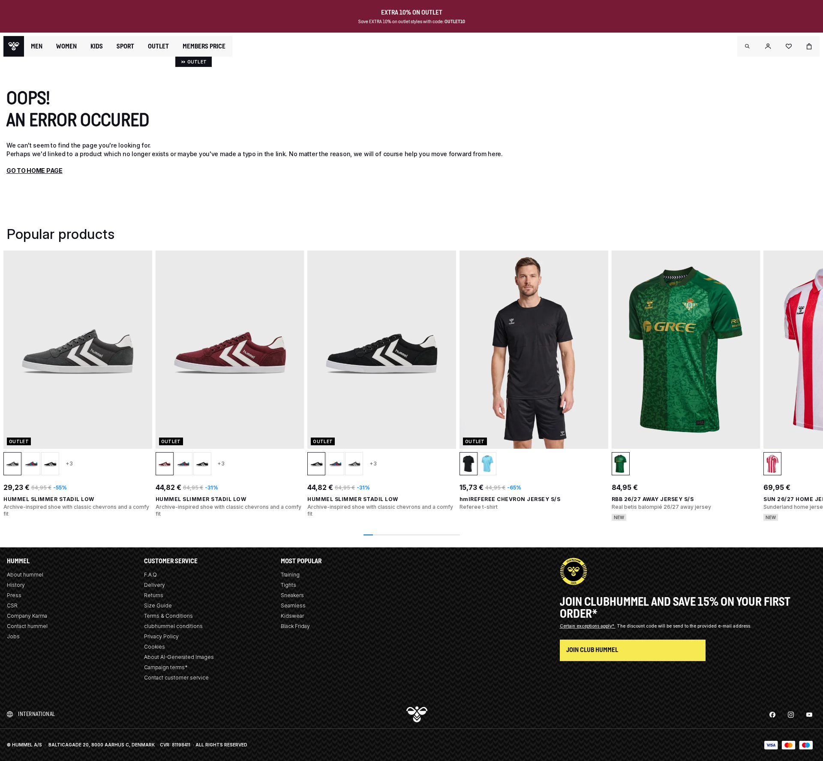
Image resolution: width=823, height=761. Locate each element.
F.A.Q (150, 574)
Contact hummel (27, 626)
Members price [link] (204, 46)
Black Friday (295, 626)
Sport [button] (125, 46)
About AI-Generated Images (179, 657)
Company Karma (27, 616)
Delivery (154, 585)
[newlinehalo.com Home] (13, 46)
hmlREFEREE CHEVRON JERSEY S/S (510, 499)
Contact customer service (176, 677)
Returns (153, 595)
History (16, 585)
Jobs (13, 636)
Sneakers (292, 595)
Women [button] (66, 46)
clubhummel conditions (173, 626)
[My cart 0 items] (809, 46)
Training (290, 574)
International (36, 714)
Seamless (293, 605)
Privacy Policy (161, 636)
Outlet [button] (158, 46)
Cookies (154, 646)
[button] (747, 46)
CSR (12, 605)
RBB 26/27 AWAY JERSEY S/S (653, 499)
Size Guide (158, 605)
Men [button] (36, 46)
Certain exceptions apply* (588, 625)
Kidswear (292, 616)
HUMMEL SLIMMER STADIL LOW (48, 499)
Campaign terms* (166, 667)
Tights (288, 585)
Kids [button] (96, 46)
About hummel (25, 574)
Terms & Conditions (168, 616)
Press (14, 595)
